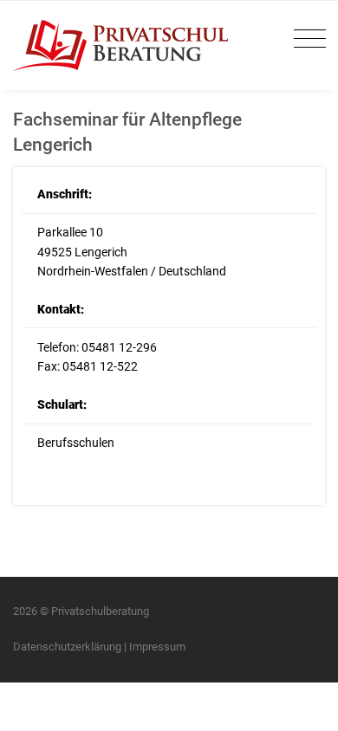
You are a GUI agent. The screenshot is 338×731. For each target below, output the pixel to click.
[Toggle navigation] (305, 39)
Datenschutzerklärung (67, 646)
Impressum (157, 646)
